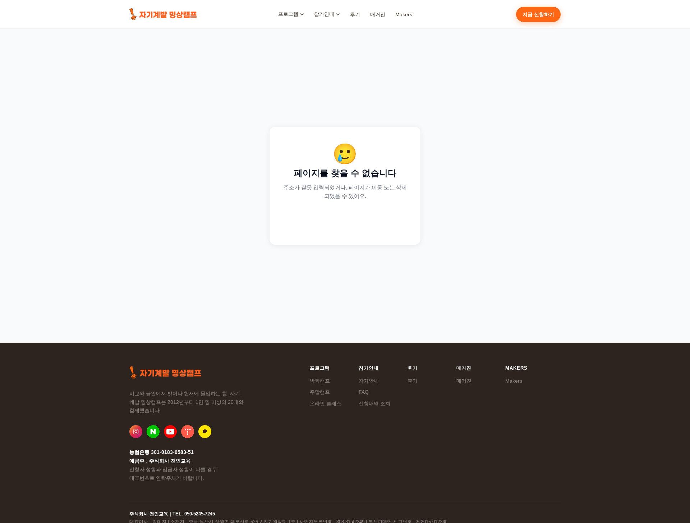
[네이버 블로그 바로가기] (153, 431)
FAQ (364, 392)
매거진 (377, 14)
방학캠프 (320, 381)
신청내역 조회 (374, 403)
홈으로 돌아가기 (345, 220)
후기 (355, 14)
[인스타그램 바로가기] (135, 431)
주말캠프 (320, 392)
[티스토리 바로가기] (187, 431)
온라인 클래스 (325, 403)
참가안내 (369, 381)
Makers (403, 14)
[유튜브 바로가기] (170, 431)
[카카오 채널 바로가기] (204, 431)
